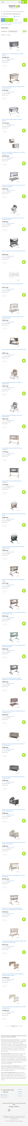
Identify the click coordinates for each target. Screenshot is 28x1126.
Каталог (7, 20)
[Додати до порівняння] (5, 66)
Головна (20, 1089)
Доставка (20, 1091)
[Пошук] (25, 20)
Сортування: (4, 31)
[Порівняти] (19, 2)
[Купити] (24, 65)
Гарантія (20, 1093)
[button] (2, 2)
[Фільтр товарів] (3, 20)
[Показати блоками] (24, 31)
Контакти (20, 1096)
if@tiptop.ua (5, 1097)
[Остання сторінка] (21, 1026)
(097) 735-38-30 (6, 1090)
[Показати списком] (26, 31)
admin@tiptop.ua (14, 1118)
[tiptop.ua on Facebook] (9, 1110)
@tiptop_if (18, 16)
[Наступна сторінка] (19, 1026)
